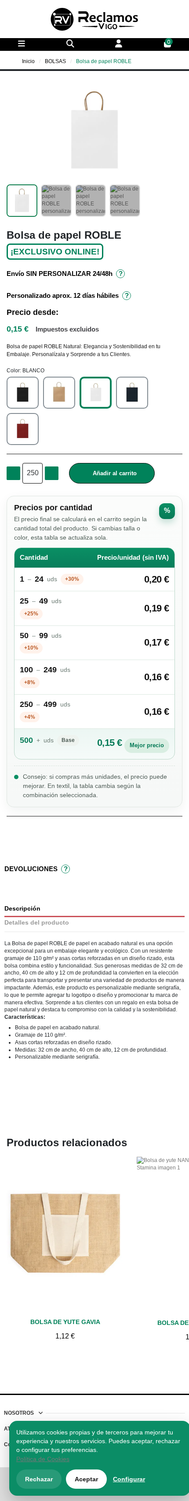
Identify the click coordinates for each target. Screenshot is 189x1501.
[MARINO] (132, 393)
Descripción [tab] (22, 908)
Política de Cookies (42, 1458)
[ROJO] (23, 429)
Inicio (28, 61)
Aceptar (86, 1479)
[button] (14, 131)
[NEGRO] (23, 393)
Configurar (129, 1479)
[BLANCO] (96, 393)
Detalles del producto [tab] (36, 922)
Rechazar (39, 1479)
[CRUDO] (59, 393)
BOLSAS (55, 61)
